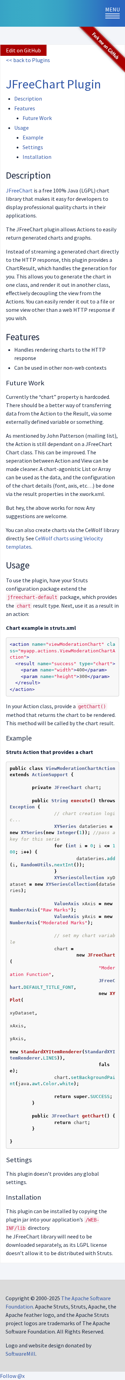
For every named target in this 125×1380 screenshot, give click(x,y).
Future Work (37, 117)
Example (33, 137)
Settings (33, 147)
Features (24, 108)
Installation (37, 156)
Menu (115, 13)
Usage (21, 127)
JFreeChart (19, 190)
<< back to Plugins (28, 60)
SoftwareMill (20, 1353)
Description (28, 98)
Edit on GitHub (23, 50)
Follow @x (12, 1375)
